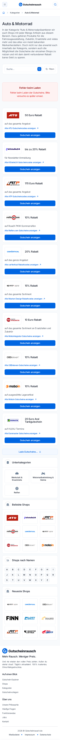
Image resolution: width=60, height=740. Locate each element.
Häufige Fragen (8, 709)
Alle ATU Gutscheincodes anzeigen (20, 128)
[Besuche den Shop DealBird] (47, 618)
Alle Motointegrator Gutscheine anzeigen (22, 336)
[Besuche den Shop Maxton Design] (47, 532)
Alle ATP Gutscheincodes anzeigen (20, 196)
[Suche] (55, 4)
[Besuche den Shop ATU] (12, 518)
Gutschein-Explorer (10, 679)
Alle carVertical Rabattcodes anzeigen (21, 264)
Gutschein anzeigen (30, 135)
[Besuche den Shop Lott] (30, 618)
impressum (30, 734)
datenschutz (45, 734)
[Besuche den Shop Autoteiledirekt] (47, 632)
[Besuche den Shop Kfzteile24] (30, 518)
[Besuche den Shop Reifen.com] (12, 532)
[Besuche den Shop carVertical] (30, 532)
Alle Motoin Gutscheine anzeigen (19, 399)
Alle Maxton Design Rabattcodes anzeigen (23, 298)
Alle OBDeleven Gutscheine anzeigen (21, 365)
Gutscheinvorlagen (10, 692)
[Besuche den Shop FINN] (12, 618)
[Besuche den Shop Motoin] (47, 545)
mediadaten (14, 734)
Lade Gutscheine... (28, 451)
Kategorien (7, 688)
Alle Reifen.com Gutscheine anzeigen (21, 230)
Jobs (4, 717)
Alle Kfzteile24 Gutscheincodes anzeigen (23, 162)
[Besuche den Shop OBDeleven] (30, 545)
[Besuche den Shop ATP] (47, 518)
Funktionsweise (8, 713)
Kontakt (5, 721)
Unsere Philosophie (10, 705)
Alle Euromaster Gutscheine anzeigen (21, 433)
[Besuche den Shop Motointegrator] (12, 545)
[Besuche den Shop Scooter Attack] (30, 632)
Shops (5, 684)
